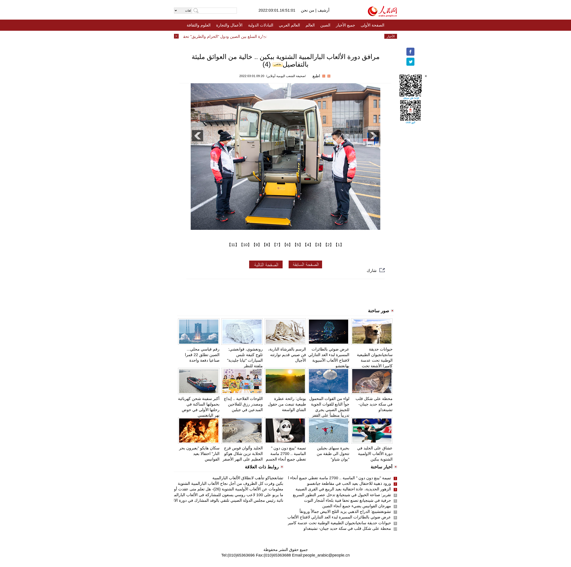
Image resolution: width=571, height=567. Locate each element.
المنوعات (301, 36)
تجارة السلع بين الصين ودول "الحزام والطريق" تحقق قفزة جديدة (223, 36)
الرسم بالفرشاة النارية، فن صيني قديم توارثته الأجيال (287, 355)
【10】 (245, 245)
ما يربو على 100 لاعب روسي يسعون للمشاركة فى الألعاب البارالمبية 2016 (221, 495)
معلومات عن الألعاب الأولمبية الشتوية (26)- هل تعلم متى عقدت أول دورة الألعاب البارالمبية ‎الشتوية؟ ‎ (199, 489)
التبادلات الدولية (260, 25)
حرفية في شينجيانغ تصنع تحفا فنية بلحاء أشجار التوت (347, 500)
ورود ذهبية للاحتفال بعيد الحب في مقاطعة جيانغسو (349, 483)
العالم (310, 25)
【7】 (277, 245)
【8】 (267, 245)
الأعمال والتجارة (229, 25)
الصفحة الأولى (372, 25)
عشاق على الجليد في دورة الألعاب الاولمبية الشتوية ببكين (375, 453)
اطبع (316, 76)
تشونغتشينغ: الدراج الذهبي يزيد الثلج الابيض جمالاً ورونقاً (345, 511)
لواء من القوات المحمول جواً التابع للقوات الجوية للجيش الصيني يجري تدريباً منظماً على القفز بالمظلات (329, 409)
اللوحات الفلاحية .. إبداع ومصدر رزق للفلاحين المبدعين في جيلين (243, 404)
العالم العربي (289, 25)
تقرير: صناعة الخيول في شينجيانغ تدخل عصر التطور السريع (342, 495)
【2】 (328, 245)
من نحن (308, 10)
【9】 (257, 245)
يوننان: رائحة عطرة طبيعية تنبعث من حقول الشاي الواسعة (287, 404)
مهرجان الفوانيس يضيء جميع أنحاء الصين (356, 506)
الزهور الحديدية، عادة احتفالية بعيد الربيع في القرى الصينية (343, 489)
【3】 (318, 245)
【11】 (233, 245)
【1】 (339, 245)
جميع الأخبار (345, 25)
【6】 (287, 245)
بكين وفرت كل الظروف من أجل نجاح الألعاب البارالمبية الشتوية (230, 483)
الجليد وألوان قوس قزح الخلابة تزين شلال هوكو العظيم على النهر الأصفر (243, 453)
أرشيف (323, 10)
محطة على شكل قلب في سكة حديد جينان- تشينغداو (374, 404)
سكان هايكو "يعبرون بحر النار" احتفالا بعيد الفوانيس (199, 453)
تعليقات (282, 36)
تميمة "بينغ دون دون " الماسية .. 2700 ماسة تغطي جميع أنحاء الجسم (286, 453)
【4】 (308, 245)
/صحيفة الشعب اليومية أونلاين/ (286, 76)
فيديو (266, 36)
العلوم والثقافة (199, 25)
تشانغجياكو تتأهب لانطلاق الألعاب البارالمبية (247, 478)
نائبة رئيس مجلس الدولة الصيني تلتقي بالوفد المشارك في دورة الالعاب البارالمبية (216, 500)
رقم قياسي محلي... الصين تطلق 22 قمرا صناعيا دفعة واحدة (202, 355)
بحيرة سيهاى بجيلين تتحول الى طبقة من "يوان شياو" (333, 453)
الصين (325, 25)
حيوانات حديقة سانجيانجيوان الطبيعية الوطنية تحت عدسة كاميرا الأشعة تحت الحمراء (375, 360)
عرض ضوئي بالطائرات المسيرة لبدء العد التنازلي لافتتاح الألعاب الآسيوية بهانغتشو (324, 517)
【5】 (298, 245)
